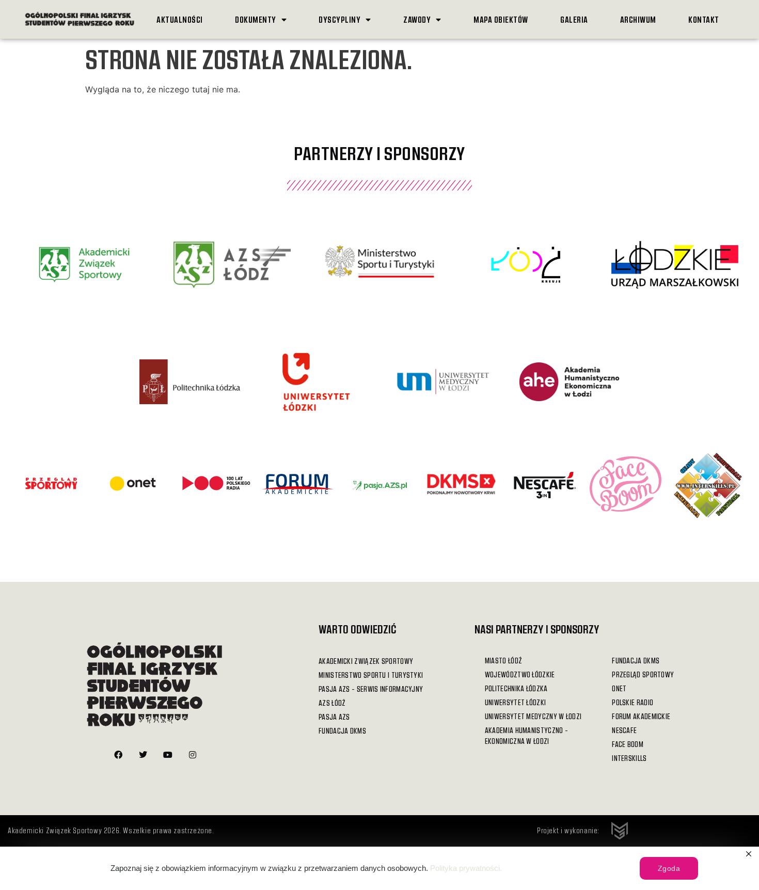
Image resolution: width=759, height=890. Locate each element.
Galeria (574, 19)
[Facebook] (118, 754)
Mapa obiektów (500, 19)
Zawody (417, 19)
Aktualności (179, 19)
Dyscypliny (339, 19)
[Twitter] (143, 754)
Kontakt (703, 19)
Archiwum (638, 19)
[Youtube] (168, 754)
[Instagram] (192, 754)
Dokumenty (255, 19)
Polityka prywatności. (466, 868)
